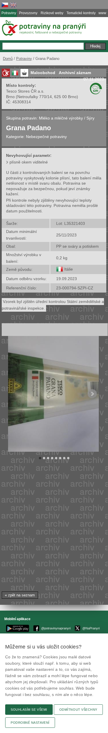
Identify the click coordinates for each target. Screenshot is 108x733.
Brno (10, 96)
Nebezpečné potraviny (46, 136)
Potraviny (24, 58)
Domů (8, 58)
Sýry (90, 118)
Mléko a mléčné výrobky (61, 118)
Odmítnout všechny (78, 709)
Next (92, 393)
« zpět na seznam (20, 595)
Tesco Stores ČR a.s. (25, 91)
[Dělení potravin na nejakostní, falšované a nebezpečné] (5, 73)
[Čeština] (4, 4)
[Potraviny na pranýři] (43, 28)
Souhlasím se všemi (29, 709)
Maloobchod (43, 72)
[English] (13, 4)
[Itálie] (59, 269)
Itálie (68, 269)
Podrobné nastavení (30, 722)
